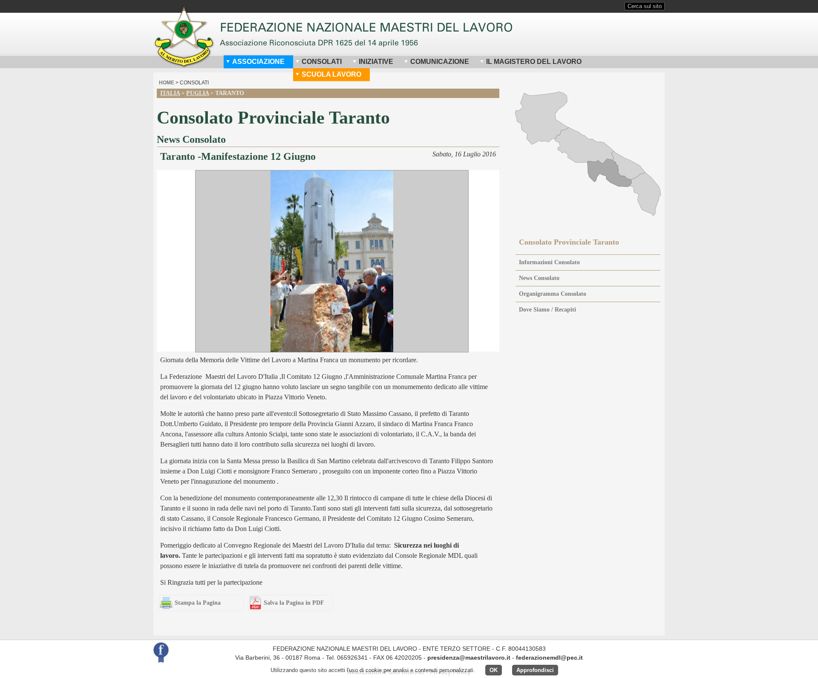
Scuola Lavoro (331, 74)
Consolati (322, 61)
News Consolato (539, 278)
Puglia (197, 93)
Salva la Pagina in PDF (294, 603)
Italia (170, 93)
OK (494, 670)
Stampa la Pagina (198, 603)
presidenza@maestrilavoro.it (468, 657)
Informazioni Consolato (549, 262)
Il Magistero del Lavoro (534, 61)
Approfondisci (535, 670)
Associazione (258, 61)
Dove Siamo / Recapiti (547, 309)
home (166, 83)
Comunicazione (439, 61)
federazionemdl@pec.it (549, 657)
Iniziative (376, 61)
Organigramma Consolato (552, 294)
